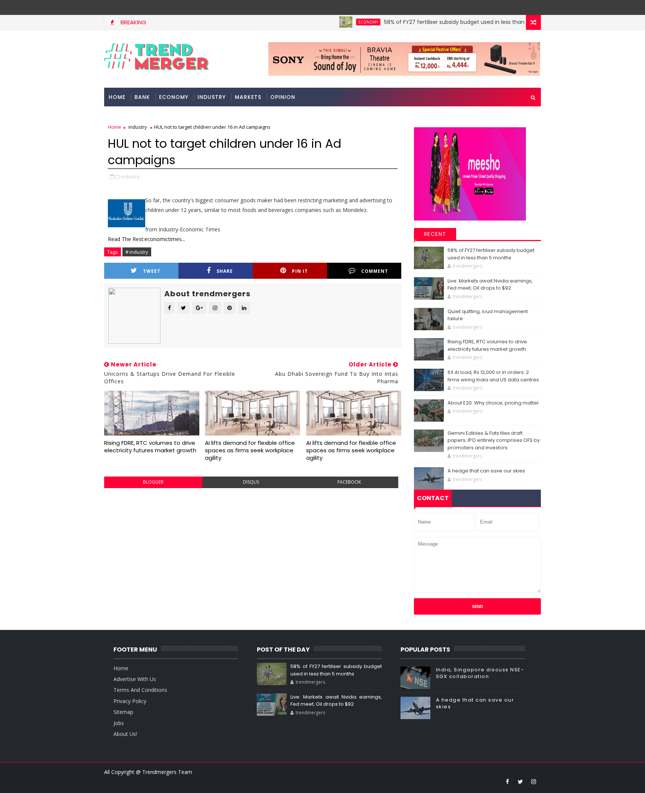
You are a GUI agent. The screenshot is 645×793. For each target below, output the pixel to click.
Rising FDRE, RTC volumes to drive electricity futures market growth (150, 446)
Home (117, 97)
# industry (136, 252)
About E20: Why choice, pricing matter (493, 402)
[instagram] (533, 781)
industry (211, 97)
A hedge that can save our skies (486, 470)
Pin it (300, 271)
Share (224, 271)
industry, (131, 176)
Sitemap (123, 711)
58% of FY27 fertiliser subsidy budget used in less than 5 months (451, 22)
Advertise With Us (134, 679)
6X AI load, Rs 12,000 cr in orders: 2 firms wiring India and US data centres (493, 376)
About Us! (125, 733)
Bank (142, 97)
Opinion (282, 97)
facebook (349, 482)
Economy (352, 22)
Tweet (152, 271)
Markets (248, 97)
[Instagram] (520, 7)
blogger (153, 482)
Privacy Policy (129, 701)
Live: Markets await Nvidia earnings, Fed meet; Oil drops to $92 (490, 284)
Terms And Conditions (140, 689)
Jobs (118, 723)
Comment (374, 271)
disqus (251, 482)
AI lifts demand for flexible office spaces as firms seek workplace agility (250, 450)
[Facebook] (533, 7)
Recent (435, 234)
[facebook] (507, 781)
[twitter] (520, 781)
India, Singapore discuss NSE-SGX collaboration (480, 673)
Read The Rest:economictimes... (146, 239)
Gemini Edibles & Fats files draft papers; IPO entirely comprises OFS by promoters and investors (494, 440)
